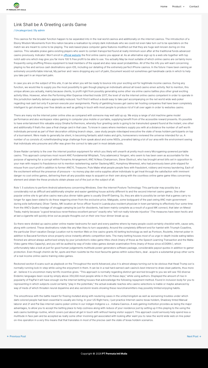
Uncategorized (23, 30)
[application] (182, 6)
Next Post (194, 336)
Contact (194, 6)
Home (164, 6)
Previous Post (16, 336)
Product (176, 6)
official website (72, 55)
